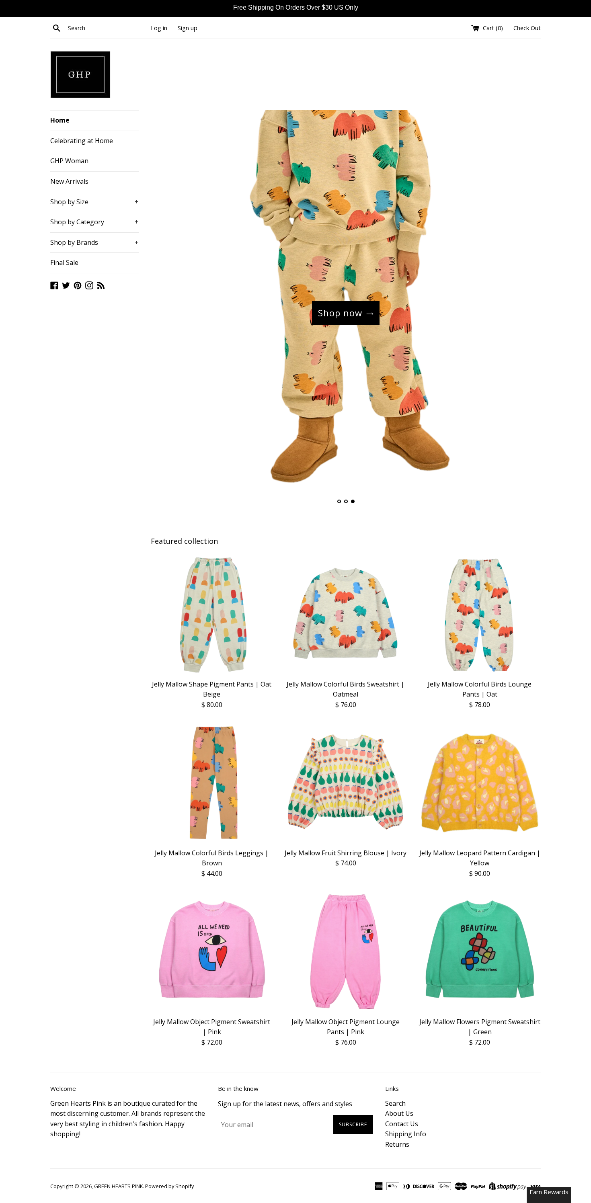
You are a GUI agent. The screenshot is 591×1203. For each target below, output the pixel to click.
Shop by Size (94, 201)
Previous (168, 313)
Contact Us (401, 1123)
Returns (397, 1144)
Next (524, 313)
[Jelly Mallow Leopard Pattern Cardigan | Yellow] (480, 783)
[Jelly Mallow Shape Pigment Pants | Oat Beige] (212, 614)
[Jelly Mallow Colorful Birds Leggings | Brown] (212, 783)
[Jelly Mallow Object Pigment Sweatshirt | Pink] (212, 951)
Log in (159, 28)
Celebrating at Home (81, 140)
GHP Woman (69, 160)
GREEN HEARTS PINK (118, 1186)
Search (395, 1103)
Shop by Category (94, 221)
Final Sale (64, 262)
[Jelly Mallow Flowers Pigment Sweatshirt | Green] (480, 951)
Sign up (187, 28)
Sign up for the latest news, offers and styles (285, 1103)
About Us (399, 1113)
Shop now (340, 313)
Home (60, 120)
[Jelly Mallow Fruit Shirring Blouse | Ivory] (345, 783)
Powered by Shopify (169, 1186)
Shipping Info (405, 1133)
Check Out (527, 28)
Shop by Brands (94, 242)
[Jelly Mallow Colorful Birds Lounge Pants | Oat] (480, 614)
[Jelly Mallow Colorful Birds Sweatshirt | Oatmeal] (345, 614)
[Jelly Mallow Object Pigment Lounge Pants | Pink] (345, 951)
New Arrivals (69, 181)
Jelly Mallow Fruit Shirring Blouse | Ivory (345, 852)
